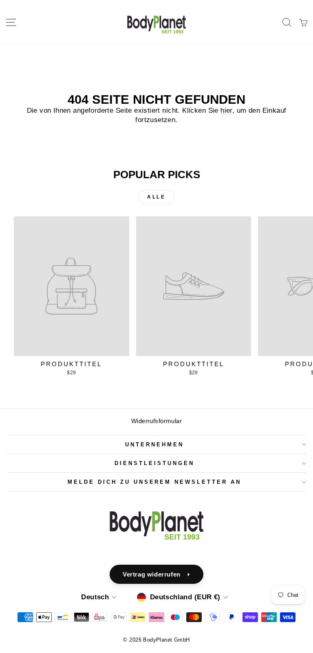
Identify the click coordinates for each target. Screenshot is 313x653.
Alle (156, 197)
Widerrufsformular (156, 420)
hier (226, 110)
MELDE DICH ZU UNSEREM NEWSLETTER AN (154, 482)
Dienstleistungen (154, 463)
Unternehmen (154, 444)
